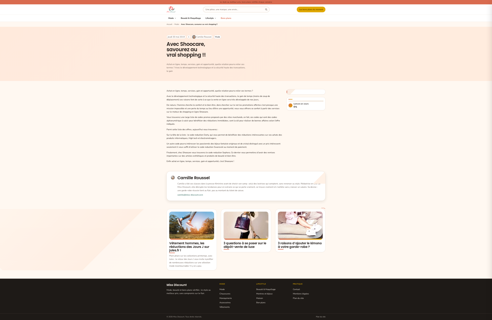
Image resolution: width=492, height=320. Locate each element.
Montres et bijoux (264, 293)
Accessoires (225, 302)
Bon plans (260, 302)
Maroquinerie (225, 298)
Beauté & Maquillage (191, 18)
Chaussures (224, 293)
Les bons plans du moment (311, 9)
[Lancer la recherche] (266, 9)
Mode (171, 18)
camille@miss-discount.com (190, 195)
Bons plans (226, 18)
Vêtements (224, 307)
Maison (259, 298)
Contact (296, 289)
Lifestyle (210, 18)
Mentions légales (301, 293)
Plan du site (298, 298)
